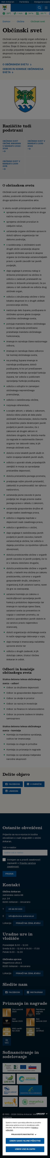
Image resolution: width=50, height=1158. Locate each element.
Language (40, 1114)
